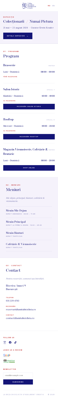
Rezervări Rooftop (29, 137)
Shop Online (29, 168)
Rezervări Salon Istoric (29, 106)
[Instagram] (4, 342)
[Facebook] (10, 342)
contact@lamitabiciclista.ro (20, 318)
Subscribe (18, 382)
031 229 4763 (12, 300)
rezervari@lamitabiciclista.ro (21, 309)
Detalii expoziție (18, 36)
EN (53, 6)
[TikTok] (15, 342)
